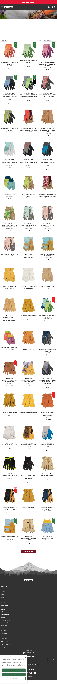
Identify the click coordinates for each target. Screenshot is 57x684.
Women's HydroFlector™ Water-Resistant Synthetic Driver (47, 130)
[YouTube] (30, 672)
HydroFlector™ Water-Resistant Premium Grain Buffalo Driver (47, 414)
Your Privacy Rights (13, 678)
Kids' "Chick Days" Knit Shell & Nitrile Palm (47, 316)
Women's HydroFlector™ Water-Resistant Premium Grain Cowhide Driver (10, 319)
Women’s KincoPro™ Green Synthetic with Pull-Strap (9, 226)
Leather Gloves (28, 254)
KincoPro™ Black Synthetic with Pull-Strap (9, 476)
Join (52, 659)
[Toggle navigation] (2, 7)
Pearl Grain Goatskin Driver (9, 444)
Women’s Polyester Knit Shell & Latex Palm (28, 61)
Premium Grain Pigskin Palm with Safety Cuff (28, 381)
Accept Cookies (13, 670)
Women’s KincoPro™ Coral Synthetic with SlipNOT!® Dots (28, 129)
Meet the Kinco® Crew (6, 644)
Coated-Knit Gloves (9, 61)
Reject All (13, 674)
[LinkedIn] (35, 672)
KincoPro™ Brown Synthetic (28, 444)
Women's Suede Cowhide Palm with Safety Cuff (9, 537)
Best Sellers (3, 591)
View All (3, 602)
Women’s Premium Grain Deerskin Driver (9, 287)
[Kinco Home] (8, 7)
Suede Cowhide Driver (28, 507)
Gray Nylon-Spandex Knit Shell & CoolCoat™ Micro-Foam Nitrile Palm (47, 382)
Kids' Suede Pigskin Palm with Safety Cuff (47, 255)
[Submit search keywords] (49, 7)
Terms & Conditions (5, 623)
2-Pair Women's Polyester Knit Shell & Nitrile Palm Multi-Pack (28, 95)
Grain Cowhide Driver (47, 475)
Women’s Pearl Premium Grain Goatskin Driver (28, 287)
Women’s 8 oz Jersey (9, 194)
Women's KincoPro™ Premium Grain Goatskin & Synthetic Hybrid (9, 162)
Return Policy (4, 638)
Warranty (3, 636)
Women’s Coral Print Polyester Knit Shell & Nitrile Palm (47, 95)
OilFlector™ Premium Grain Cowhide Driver (9, 381)
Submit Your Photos (5, 641)
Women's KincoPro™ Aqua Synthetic (28, 226)
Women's (3, 597)
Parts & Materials (5, 614)
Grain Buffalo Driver (28, 349)
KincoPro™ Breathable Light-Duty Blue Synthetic (47, 508)
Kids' (2, 600)
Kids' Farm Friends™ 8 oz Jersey (9, 347)
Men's (2, 594)
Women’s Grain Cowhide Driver (47, 287)
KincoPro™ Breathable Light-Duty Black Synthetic (9, 508)
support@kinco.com (30, 653)
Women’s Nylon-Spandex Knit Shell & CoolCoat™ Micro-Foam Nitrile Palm (47, 64)
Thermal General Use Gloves (47, 127)
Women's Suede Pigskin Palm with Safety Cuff (28, 256)
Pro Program (4, 647)
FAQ (2, 612)
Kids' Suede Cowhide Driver (28, 315)
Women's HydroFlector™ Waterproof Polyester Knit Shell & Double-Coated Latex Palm (9, 97)
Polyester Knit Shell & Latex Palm (47, 445)
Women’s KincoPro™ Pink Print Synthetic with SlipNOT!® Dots (47, 195)
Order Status (4, 633)
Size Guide (3, 617)
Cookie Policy (10, 667)
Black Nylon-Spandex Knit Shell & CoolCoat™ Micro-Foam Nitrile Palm (28, 477)
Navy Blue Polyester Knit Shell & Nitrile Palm (47, 350)
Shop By (4, 40)
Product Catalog (4, 605)
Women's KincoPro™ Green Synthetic (28, 195)
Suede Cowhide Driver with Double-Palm (9, 413)
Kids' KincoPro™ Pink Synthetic (9, 254)
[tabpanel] (28, 296)
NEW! (2, 589)
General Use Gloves (28, 127)
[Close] (25, 657)
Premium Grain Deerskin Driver (28, 412)
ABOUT (3, 609)
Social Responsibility (5, 620)
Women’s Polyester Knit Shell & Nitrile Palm (9, 63)
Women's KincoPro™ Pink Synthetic (47, 226)
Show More (28, 551)
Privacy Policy (4, 625)
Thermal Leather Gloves (47, 473)
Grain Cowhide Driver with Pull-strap (28, 539)
